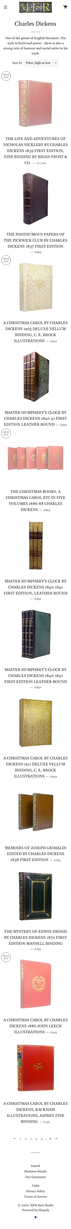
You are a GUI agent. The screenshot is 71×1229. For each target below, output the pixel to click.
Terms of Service (35, 1197)
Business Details (35, 1171)
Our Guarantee (35, 1177)
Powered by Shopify (35, 1210)
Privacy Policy (35, 1191)
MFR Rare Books (41, 1205)
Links (35, 1186)
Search (35, 1166)
